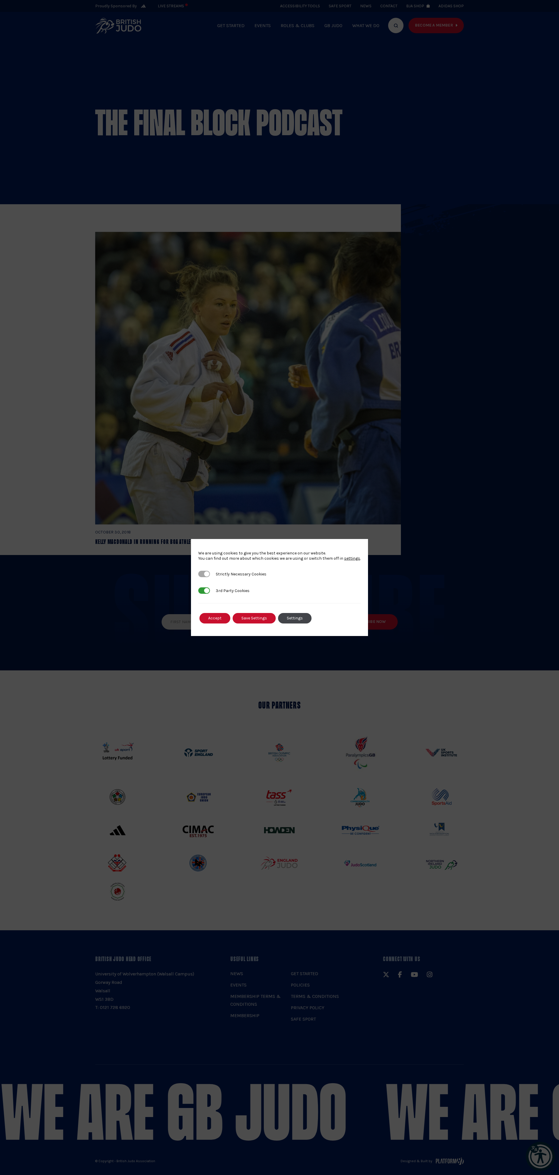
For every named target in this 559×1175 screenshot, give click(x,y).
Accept (215, 618)
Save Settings (254, 618)
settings (352, 558)
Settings (295, 618)
